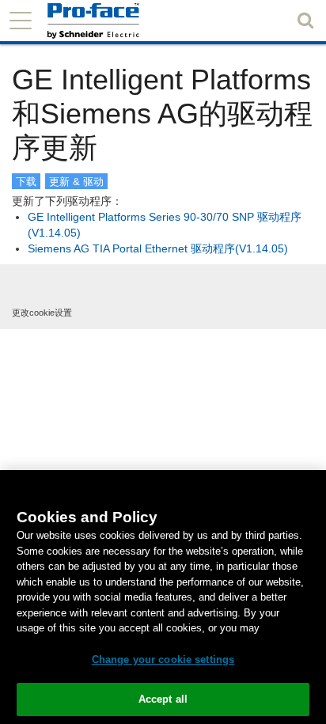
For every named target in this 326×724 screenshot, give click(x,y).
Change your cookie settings (163, 659)
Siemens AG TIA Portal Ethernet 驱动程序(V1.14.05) (158, 248)
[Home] (119, 21)
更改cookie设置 (42, 312)
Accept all (163, 699)
